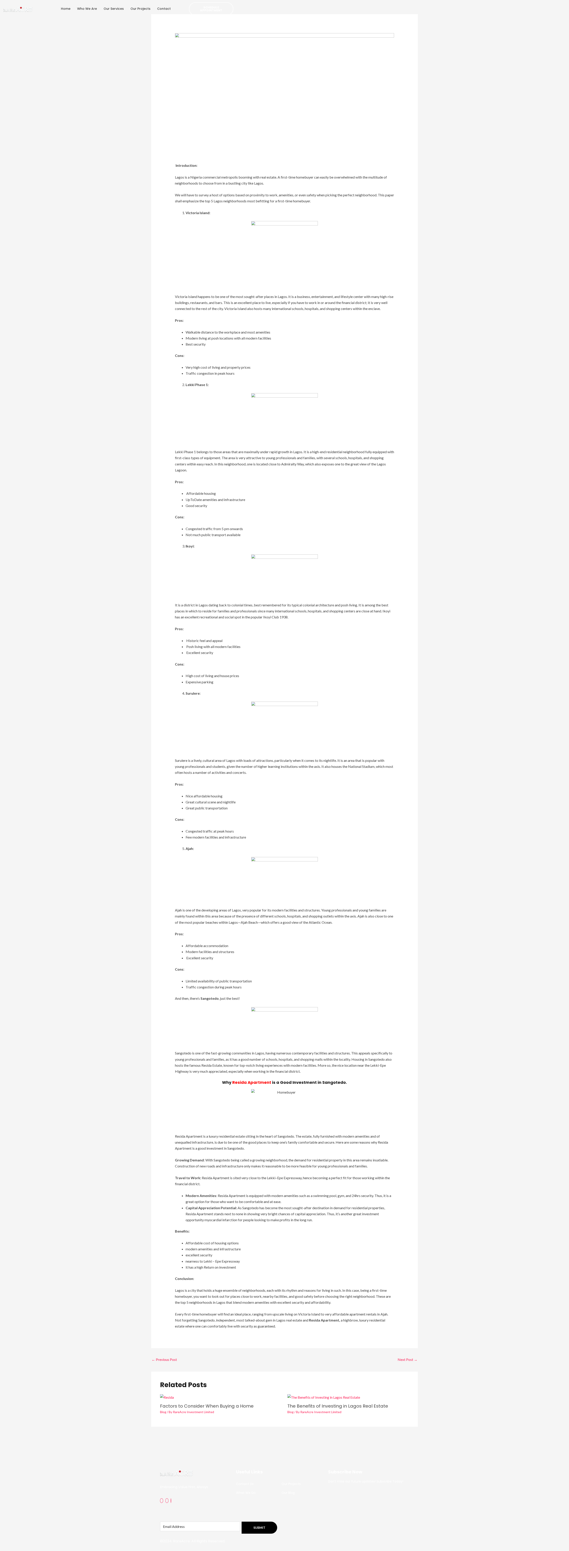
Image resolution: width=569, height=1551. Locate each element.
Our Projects (140, 8)
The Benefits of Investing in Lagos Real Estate (337, 1406)
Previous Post (164, 1359)
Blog (163, 1412)
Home (65, 8)
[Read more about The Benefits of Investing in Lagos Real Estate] (323, 1396)
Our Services (114, 8)
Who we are (87, 8)
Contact (164, 8)
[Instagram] (166, 1500)
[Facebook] (161, 1500)
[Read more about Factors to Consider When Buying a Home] (167, 1396)
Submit (259, 1527)
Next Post (407, 1359)
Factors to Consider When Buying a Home (207, 1406)
